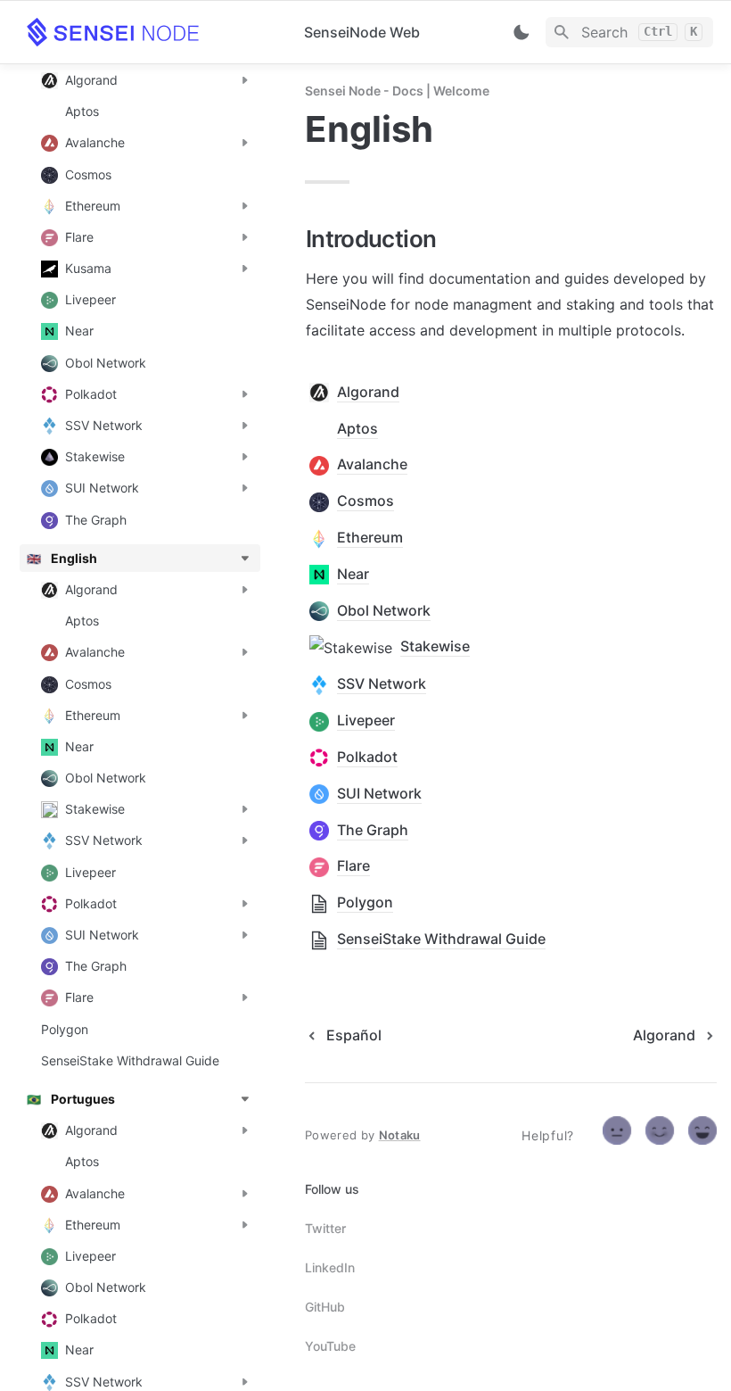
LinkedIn (330, 1267)
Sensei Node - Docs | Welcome (397, 90)
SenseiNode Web (362, 32)
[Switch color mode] (521, 32)
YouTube (330, 1346)
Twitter (325, 1228)
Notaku (400, 1135)
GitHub (325, 1306)
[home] (151, 32)
